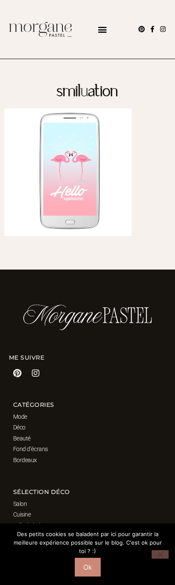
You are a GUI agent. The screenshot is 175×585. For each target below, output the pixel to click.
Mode (20, 416)
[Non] (160, 554)
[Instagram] (163, 29)
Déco (19, 427)
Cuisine (22, 514)
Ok (87, 567)
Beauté (22, 438)
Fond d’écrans (30, 449)
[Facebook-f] (152, 29)
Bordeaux (25, 460)
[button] (103, 29)
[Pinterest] (141, 29)
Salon (20, 503)
